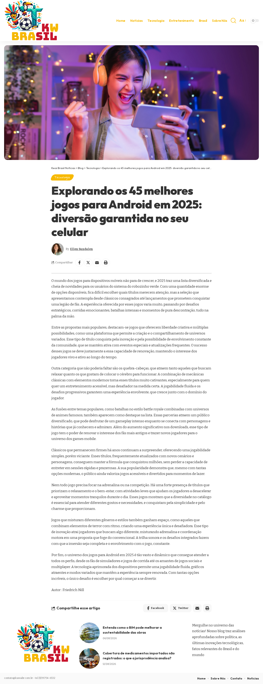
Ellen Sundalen (81, 249)
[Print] (106, 262)
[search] (233, 20)
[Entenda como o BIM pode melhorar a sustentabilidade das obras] (89, 633)
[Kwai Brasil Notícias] (32, 20)
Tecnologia (62, 177)
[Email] (97, 262)
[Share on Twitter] (88, 262)
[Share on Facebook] (79, 262)
